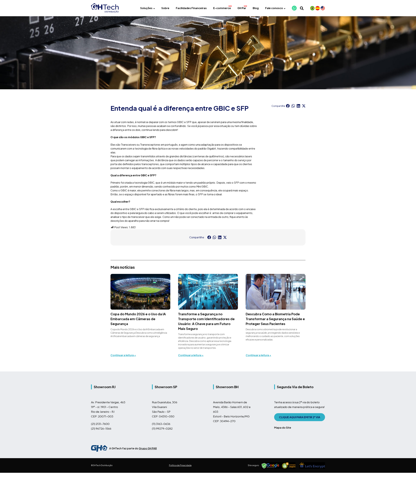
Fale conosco (274, 8)
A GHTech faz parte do (133, 448)
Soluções (146, 8)
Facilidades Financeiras (191, 8)
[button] (288, 106)
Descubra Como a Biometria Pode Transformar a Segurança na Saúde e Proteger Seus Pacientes (275, 319)
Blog (256, 8)
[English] (322, 8)
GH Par (241, 8)
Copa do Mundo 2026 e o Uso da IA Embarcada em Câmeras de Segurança (138, 319)
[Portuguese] (312, 8)
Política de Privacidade (180, 465)
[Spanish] (317, 8)
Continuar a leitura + (123, 355)
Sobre (165, 8)
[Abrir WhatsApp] (408, 481)
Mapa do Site (282, 427)
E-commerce (222, 8)
